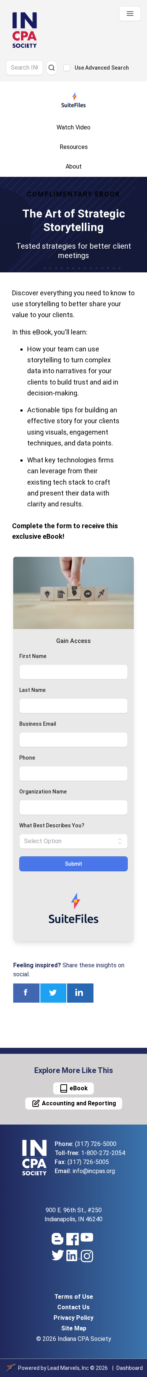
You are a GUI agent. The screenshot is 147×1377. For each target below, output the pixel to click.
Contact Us (73, 1307)
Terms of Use (73, 1296)
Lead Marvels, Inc (68, 1368)
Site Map (73, 1328)
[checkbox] (66, 67)
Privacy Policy (73, 1317)
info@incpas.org (94, 1171)
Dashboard (129, 1368)
